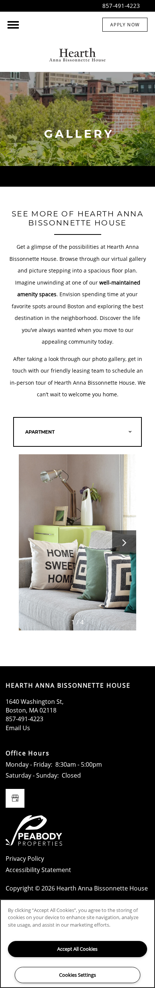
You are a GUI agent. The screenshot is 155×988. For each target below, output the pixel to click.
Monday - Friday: (29, 764)
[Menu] (13, 25)
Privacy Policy (25, 858)
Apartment (40, 432)
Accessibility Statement (38, 870)
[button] (124, 25)
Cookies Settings (77, 974)
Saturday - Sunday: (32, 775)
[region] (77, 943)
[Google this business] (15, 798)
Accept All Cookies (77, 948)
